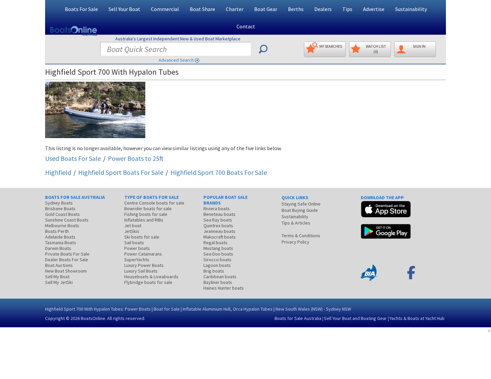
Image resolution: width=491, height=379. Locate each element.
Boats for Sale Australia (298, 318)
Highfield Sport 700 (218, 172)
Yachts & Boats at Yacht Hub (417, 318)
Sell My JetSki (59, 282)
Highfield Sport (120, 172)
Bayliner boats (217, 282)
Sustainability (411, 9)
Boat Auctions (59, 265)
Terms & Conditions (301, 236)
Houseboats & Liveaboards (151, 277)
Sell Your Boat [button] (124, 9)
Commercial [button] (165, 9)
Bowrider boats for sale (148, 209)
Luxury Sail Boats (141, 271)
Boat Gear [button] (265, 9)
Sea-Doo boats (218, 254)
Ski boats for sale (141, 237)
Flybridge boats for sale (148, 282)
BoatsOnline (93, 318)
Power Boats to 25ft (135, 158)
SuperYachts (136, 260)
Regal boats (215, 243)
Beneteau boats (219, 214)
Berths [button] (296, 9)
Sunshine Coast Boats (67, 220)
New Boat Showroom (66, 271)
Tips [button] (347, 9)
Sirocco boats (217, 260)
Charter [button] (234, 9)
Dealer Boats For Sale (66, 260)
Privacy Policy (295, 242)
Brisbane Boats (60, 209)
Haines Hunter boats (223, 288)
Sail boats (134, 243)
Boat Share (202, 9)
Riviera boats (216, 209)
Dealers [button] (323, 9)
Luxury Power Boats (144, 265)
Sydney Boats (59, 203)
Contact (245, 26)
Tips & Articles (296, 223)
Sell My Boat (57, 277)
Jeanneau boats (219, 231)
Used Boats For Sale (73, 158)
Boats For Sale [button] (81, 9)
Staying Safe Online (301, 204)
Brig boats (213, 271)
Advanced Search (176, 60)
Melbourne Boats (62, 226)
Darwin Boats (58, 248)
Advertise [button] (373, 9)
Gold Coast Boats (62, 214)
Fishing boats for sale (145, 214)
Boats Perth (57, 231)
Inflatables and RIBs (143, 220)
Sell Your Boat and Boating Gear (355, 318)
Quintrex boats (218, 226)
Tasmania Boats (60, 243)
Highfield (58, 172)
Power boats (137, 248)
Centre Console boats (154, 203)
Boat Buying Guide (300, 210)
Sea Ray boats (217, 220)
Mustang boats (218, 248)
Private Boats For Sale (67, 254)
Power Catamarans (143, 254)
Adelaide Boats (60, 237)
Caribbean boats (219, 277)
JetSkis (131, 231)
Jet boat (132, 226)
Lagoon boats (217, 265)
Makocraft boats (219, 237)
